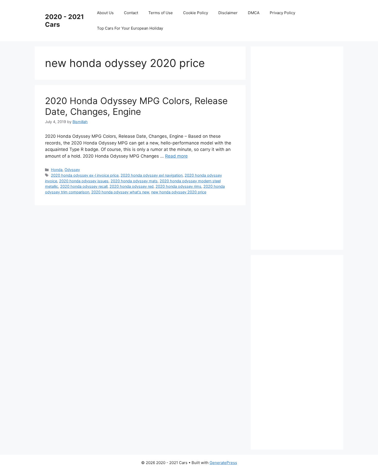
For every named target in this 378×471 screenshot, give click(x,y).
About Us (105, 12)
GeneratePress (223, 462)
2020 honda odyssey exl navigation (152, 175)
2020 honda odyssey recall (83, 186)
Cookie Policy (195, 12)
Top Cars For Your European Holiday (130, 28)
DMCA (253, 12)
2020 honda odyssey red (132, 186)
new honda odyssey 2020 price (178, 192)
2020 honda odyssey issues (84, 181)
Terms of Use (160, 12)
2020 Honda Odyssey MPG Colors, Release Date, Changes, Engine (136, 106)
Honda (56, 169)
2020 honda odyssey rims (178, 186)
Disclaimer (228, 12)
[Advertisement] (299, 147)
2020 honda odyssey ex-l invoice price (85, 175)
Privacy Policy (282, 12)
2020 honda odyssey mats (134, 181)
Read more (176, 156)
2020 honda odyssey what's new (120, 192)
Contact (131, 12)
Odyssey (72, 169)
